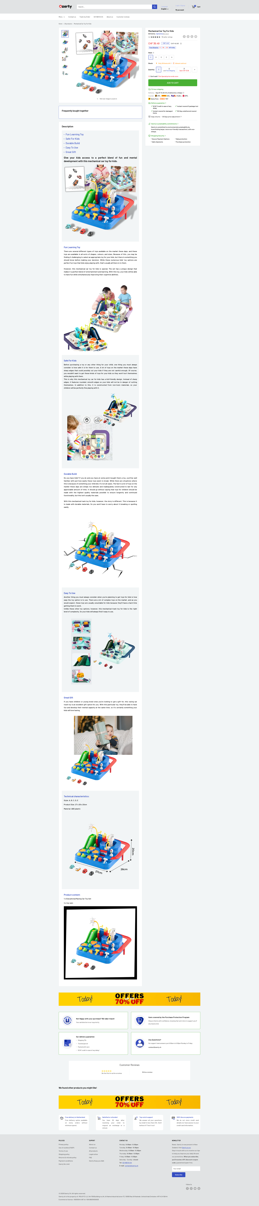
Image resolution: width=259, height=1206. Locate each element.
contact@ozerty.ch (131, 1166)
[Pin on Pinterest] (188, 36)
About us (110, 17)
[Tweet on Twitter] (192, 36)
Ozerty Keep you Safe (96, 1161)
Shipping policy (64, 1154)
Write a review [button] (147, 1072)
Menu (61, 17)
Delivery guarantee (158, 103)
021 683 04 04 (98, 17)
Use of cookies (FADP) (66, 1148)
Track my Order (85, 17)
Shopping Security (157, 136)
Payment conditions (66, 1161)
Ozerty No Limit (64, 1164)
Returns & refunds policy (67, 1157)
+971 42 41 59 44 (162, 1196)
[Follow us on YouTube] (195, 1188)
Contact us (72, 17)
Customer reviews (123, 17)
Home (60, 24)
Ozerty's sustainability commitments (164, 124)
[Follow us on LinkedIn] (198, 1188)
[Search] (154, 7)
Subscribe (178, 1175)
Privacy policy (63, 1144)
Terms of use (63, 1151)
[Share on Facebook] (184, 36)
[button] (155, 37)
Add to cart (173, 83)
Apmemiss (159, 34)
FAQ (90, 1157)
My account (180, 10)
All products (68, 24)
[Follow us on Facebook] (187, 1188)
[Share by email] (195, 36)
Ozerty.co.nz (186, 1147)
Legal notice (93, 1154)
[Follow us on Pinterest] (191, 1188)
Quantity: (151, 69)
